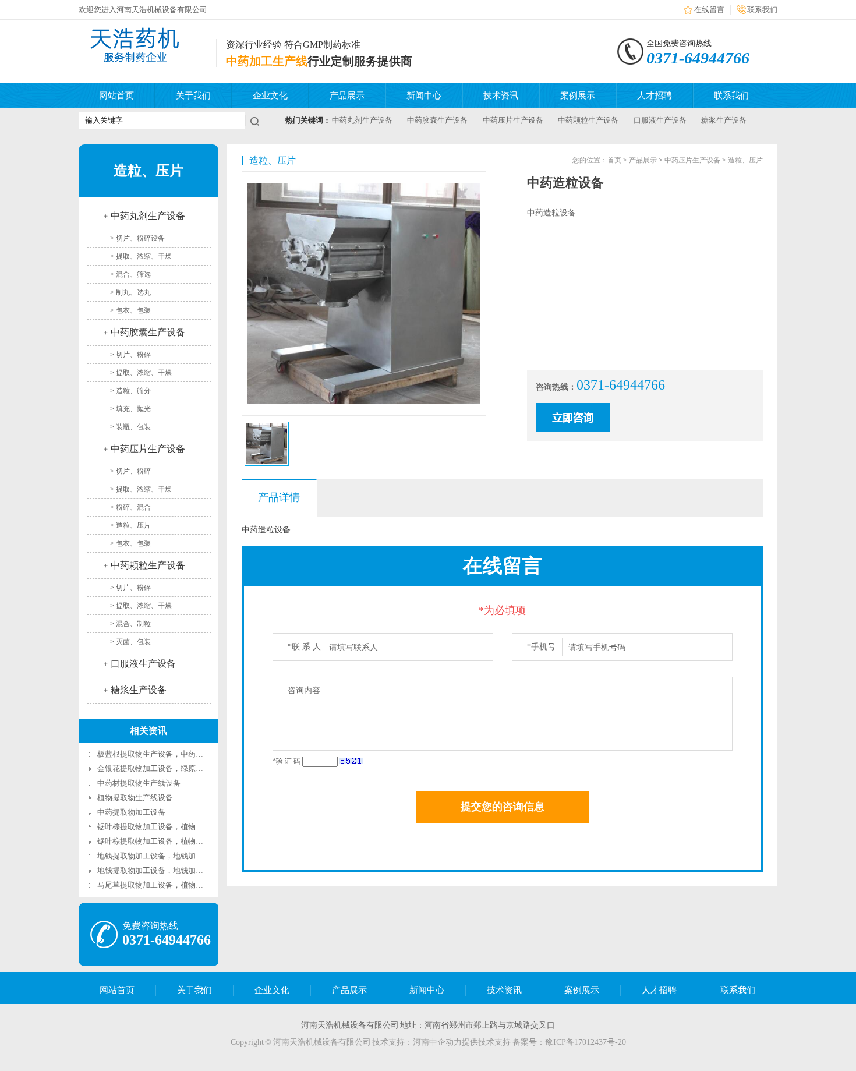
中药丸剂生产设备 (362, 120)
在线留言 (709, 9)
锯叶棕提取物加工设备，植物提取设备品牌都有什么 (184, 826)
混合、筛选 (133, 274)
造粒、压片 (133, 525)
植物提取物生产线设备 (135, 797)
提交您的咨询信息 (502, 806)
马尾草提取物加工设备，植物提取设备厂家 (169, 885)
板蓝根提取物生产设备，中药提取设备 (161, 754)
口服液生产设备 (660, 120)
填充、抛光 (133, 409)
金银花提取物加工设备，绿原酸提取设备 (165, 768)
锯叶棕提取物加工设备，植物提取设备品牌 (169, 841)
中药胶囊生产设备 (437, 120)
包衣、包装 (133, 310)
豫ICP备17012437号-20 (585, 1042)
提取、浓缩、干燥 (144, 256)
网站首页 (116, 95)
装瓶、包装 (133, 427)
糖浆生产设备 (724, 120)
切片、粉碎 (133, 355)
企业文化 (270, 95)
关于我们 (193, 95)
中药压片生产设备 (513, 120)
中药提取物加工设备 (131, 812)
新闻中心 (423, 95)
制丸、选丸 (133, 292)
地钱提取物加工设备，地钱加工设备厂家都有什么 (180, 855)
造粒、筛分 (133, 391)
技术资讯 (500, 95)
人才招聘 (654, 95)
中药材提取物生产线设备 (139, 783)
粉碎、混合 (133, 507)
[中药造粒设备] (266, 443)
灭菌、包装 (133, 642)
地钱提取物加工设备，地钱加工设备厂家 (165, 870)
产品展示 (347, 95)
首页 (614, 160)
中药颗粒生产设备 (588, 120)
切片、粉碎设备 (140, 238)
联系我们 (762, 9)
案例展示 (577, 95)
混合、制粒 (133, 624)
